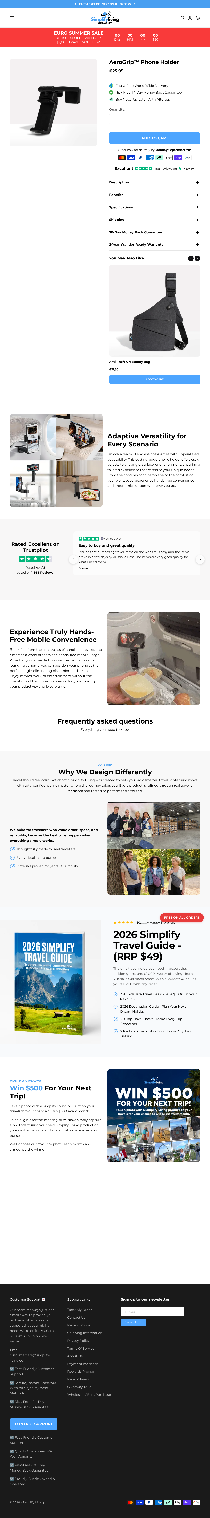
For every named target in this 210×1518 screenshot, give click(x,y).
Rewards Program (82, 1371)
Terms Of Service (81, 1348)
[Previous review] (73, 559)
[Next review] (200, 559)
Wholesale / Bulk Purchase (89, 1395)
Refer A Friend (79, 1379)
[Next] (134, 4)
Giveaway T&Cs (79, 1387)
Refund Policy (78, 1325)
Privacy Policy (78, 1341)
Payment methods (82, 1364)
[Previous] (75, 4)
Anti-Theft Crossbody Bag (129, 362)
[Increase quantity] (136, 119)
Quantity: (117, 109)
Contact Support (34, 1424)
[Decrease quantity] (115, 119)
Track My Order (79, 1310)
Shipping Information (85, 1333)
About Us (75, 1356)
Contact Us (76, 1317)
